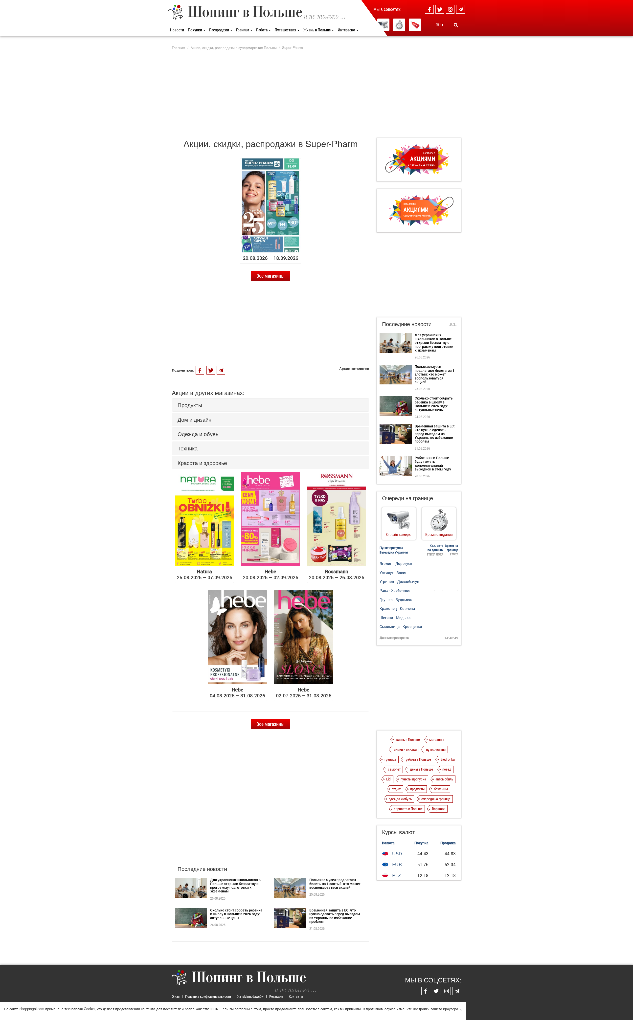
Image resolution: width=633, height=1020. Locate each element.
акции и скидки (405, 749)
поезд (446, 769)
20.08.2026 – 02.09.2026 (270, 574)
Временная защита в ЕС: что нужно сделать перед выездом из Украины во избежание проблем (334, 916)
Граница (243, 29)
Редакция (276, 996)
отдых (396, 788)
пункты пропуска (413, 778)
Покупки (195, 29)
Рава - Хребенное (395, 590)
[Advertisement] (316, 93)
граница (390, 759)
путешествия (436, 749)
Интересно (347, 29)
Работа (262, 29)
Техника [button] (188, 448)
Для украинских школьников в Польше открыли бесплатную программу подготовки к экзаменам (235, 885)
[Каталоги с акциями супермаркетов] (415, 25)
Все (453, 324)
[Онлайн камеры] (383, 25)
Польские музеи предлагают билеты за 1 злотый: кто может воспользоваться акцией (335, 883)
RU (439, 24)
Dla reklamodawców (250, 996)
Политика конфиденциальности (208, 996)
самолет (394, 769)
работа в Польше (418, 759)
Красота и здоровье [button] (202, 462)
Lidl (388, 778)
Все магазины (270, 275)
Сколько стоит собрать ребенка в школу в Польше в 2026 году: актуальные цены (236, 914)
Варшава (438, 808)
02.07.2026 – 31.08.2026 (303, 692)
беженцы (441, 788)
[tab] (270, 405)
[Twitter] (439, 9)
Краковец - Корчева (397, 608)
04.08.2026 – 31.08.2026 (237, 692)
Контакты (296, 996)
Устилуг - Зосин (393, 572)
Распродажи (219, 29)
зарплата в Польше (408, 808)
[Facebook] (429, 9)
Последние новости (406, 324)
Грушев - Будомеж (396, 599)
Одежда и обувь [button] (198, 434)
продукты (417, 788)
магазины (436, 739)
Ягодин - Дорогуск (396, 563)
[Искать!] (455, 25)
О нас (176, 996)
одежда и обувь (400, 798)
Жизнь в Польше (317, 29)
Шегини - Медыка (395, 617)
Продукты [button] (190, 405)
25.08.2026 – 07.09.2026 (204, 574)
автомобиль (444, 778)
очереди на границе (436, 798)
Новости (177, 29)
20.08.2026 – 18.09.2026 (270, 258)
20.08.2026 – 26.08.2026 (336, 574)
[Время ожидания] (399, 25)
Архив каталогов (354, 368)
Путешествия (286, 29)
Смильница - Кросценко (401, 626)
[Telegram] (460, 9)
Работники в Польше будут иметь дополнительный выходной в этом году (433, 463)
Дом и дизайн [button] (194, 419)
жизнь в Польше (407, 739)
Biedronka (447, 759)
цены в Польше (421, 769)
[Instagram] (450, 9)
